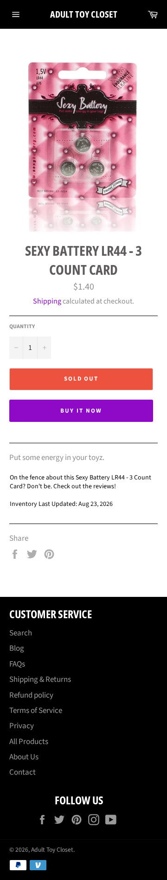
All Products (28, 741)
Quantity (22, 326)
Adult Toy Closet (83, 14)
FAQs (17, 664)
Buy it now (81, 411)
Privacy (21, 725)
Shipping (47, 301)
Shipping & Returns (40, 679)
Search (20, 633)
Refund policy (31, 695)
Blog (16, 648)
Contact (22, 772)
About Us (24, 757)
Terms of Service (35, 710)
